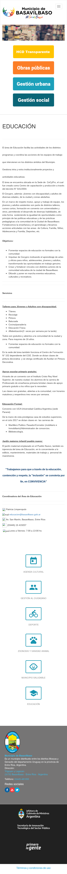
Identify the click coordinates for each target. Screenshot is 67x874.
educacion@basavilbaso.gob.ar (25, 514)
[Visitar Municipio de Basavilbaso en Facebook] (7, 789)
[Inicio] (27, 12)
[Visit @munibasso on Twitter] (17, 789)
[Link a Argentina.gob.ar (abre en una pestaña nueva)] (33, 847)
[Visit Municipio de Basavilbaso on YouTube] (12, 789)
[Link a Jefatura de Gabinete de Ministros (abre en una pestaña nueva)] (33, 813)
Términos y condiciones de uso (33, 868)
